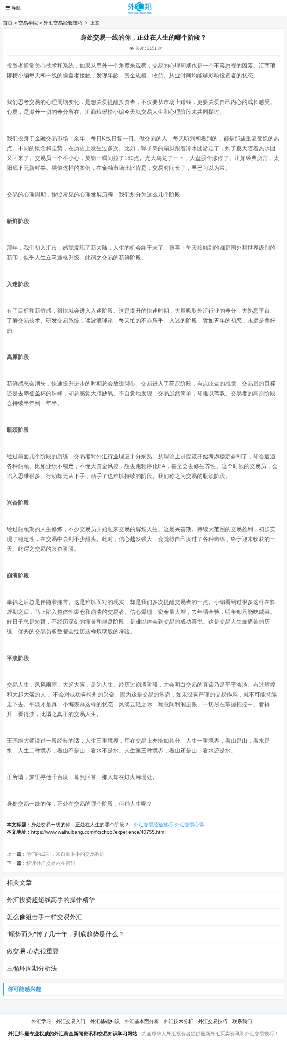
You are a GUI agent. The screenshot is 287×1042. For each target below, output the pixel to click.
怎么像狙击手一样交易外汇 (44, 917)
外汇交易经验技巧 (63, 23)
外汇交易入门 (70, 1021)
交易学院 (28, 23)
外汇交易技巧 (212, 1021)
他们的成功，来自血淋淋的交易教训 (65, 854)
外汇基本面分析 (142, 1021)
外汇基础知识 (105, 1021)
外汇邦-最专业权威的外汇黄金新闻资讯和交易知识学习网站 (72, 1033)
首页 (8, 23)
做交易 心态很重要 (33, 951)
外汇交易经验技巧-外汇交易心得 (169, 824)
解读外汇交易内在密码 (50, 863)
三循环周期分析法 (32, 968)
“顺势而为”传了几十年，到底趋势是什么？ (65, 934)
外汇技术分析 (178, 1021)
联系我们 (242, 1021)
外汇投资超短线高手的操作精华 (51, 899)
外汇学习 (41, 1021)
